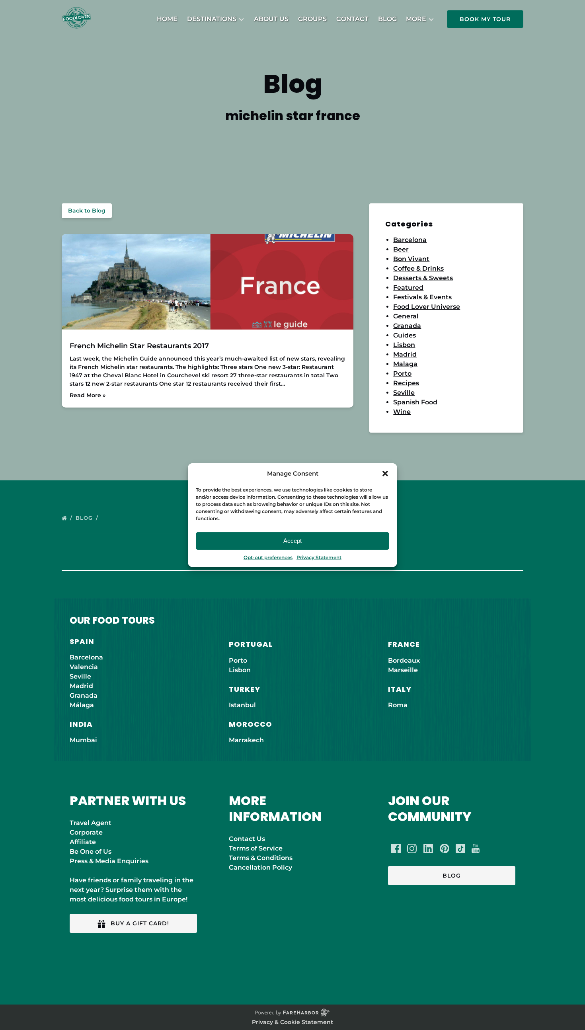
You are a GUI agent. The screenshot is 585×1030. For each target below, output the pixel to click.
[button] (385, 474)
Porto (402, 373)
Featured (408, 287)
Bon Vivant (411, 259)
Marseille (403, 670)
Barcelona (410, 240)
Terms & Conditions (260, 858)
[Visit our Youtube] (476, 848)
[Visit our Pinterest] (444, 848)
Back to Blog (86, 210)
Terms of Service (256, 848)
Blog (387, 19)
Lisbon (404, 345)
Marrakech (246, 740)
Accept (292, 540)
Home (167, 19)
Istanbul (242, 705)
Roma (398, 705)
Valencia (84, 667)
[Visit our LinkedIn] (428, 848)
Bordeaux (404, 660)
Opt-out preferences (268, 557)
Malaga (405, 364)
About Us (271, 19)
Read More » (87, 395)
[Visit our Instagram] (412, 848)
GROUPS (312, 19)
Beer (401, 249)
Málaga (82, 705)
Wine (402, 412)
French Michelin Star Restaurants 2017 (139, 345)
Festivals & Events (422, 297)
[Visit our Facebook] (396, 848)
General (406, 316)
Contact (352, 19)
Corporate (86, 832)
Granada (407, 326)
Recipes (406, 383)
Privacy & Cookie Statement (292, 1022)
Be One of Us (90, 851)
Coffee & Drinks (418, 268)
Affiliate (83, 842)
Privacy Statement (318, 557)
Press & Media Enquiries (109, 861)
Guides (404, 335)
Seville (404, 392)
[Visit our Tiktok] (460, 848)
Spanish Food (415, 402)
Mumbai (83, 740)
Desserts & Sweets (423, 278)
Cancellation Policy (260, 867)
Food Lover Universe (426, 306)
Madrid (405, 354)
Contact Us (247, 839)
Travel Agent (90, 823)
